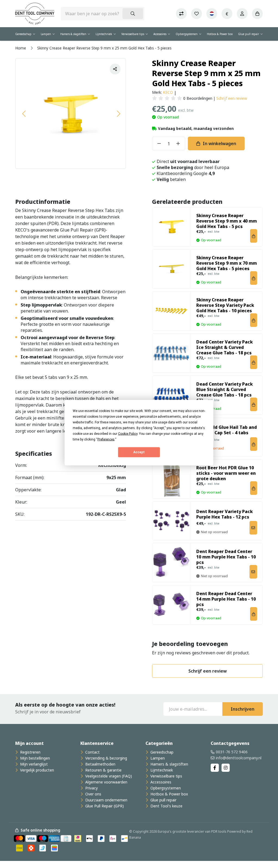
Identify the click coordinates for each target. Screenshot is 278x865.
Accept (139, 452)
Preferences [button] (106, 439)
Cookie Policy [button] (127, 433)
